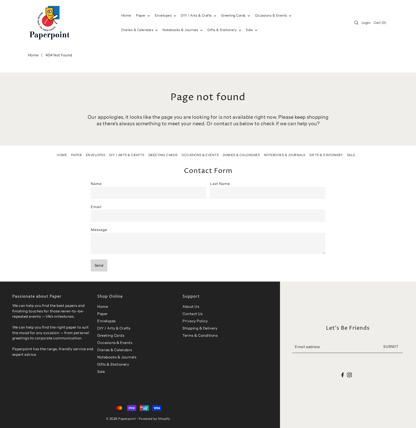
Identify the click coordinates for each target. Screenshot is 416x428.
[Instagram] (349, 375)
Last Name (220, 183)
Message (99, 229)
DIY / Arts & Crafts (197, 15)
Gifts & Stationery (222, 30)
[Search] (356, 23)
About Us (190, 306)
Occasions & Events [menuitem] (271, 15)
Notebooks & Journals (180, 30)
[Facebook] (342, 375)
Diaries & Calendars (137, 30)
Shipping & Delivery (200, 328)
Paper (141, 15)
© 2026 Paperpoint (121, 419)
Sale (250, 30)
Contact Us (192, 313)
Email (96, 206)
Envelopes (164, 15)
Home (33, 55)
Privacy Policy (195, 321)
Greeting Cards (234, 15)
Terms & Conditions (200, 335)
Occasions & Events (200, 155)
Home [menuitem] (126, 15)
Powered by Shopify (154, 419)
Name (96, 183)
